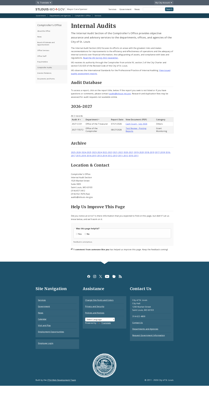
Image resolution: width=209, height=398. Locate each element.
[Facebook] (88, 276)
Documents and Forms (46, 79)
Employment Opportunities (51, 331)
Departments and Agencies (60, 16)
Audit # (75, 119)
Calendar (42, 319)
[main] (104, 138)
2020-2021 (128, 152)
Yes (80, 234)
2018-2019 (149, 152)
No (88, 234)
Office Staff (41, 56)
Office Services (43, 50)
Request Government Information (148, 335)
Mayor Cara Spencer (77, 9)
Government (125, 9)
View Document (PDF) (136, 119)
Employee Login (45, 343)
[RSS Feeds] (120, 276)
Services (112, 9)
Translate (106, 323)
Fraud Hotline (42, 62)
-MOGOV (50, 9)
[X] (100, 276)
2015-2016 (81, 155)
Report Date (117, 119)
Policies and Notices (94, 313)
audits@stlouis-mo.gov (120, 93)
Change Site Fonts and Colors (99, 300)
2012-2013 (112, 155)
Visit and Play (44, 325)
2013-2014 (102, 155)
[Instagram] (94, 276)
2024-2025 (86, 152)
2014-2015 (92, 155)
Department (92, 119)
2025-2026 (76, 152)
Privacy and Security (94, 306)
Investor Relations (44, 73)
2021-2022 (118, 152)
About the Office (43, 31)
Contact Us (137, 322)
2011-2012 (123, 155)
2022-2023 (107, 152)
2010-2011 (133, 155)
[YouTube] (107, 276)
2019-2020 (139, 152)
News (137, 9)
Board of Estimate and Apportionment (46, 43)
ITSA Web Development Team (61, 380)
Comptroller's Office (83, 16)
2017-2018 (160, 152)
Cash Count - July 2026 (136, 124)
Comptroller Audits (44, 67)
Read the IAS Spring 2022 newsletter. (100, 58)
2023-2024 (97, 152)
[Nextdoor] (114, 276)
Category (160, 119)
